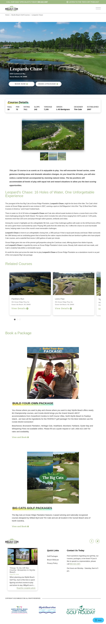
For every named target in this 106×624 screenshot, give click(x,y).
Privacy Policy (52, 563)
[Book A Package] (57, 84)
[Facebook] (92, 541)
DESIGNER (78, 107)
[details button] (28, 437)
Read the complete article (26, 588)
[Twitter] (98, 541)
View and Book (19, 437)
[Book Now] (27, 84)
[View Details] (27, 308)
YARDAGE (48, 107)
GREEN (59, 107)
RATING (27, 107)
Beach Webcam (53, 560)
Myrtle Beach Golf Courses (20, 15)
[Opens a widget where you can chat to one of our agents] (98, 620)
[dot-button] (15, 319)
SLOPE (37, 107)
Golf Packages (52, 556)
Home (7, 15)
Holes (9, 107)
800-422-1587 (75, 564)
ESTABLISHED (93, 107)
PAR (17, 107)
